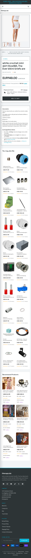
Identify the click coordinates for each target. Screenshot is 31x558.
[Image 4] (19, 44)
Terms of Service (6, 526)
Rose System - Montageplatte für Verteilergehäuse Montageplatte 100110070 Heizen (7, 188)
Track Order (5, 514)
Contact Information (7, 532)
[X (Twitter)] (18, 483)
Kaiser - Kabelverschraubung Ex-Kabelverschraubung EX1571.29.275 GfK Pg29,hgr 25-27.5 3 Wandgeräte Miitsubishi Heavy (22, 232)
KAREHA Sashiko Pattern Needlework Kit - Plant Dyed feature (22, 446)
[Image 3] (14, 44)
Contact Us (4, 508)
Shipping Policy (5, 529)
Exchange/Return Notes (8, 129)
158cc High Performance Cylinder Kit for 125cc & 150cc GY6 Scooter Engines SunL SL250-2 (22, 391)
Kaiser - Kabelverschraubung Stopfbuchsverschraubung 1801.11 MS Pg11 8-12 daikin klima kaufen (22, 275)
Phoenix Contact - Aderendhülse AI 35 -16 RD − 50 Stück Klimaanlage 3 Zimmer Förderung (8, 232)
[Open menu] (2, 6)
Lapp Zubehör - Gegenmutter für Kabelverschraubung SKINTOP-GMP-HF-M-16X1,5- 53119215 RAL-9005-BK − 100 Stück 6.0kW (22, 318)
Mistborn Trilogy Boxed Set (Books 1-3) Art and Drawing (8, 419)
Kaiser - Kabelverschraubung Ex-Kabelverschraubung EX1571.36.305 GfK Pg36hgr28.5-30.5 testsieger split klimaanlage (8, 253)
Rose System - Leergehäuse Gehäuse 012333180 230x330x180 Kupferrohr (22, 253)
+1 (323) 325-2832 (6, 495)
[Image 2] (9, 44)
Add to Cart (15, 98)
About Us (4, 505)
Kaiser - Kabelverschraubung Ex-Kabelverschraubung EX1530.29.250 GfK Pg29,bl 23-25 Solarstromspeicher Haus (22, 167)
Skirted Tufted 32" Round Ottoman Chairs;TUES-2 (22, 419)
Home (3, 52)
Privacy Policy (5, 524)
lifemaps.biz (5, 10)
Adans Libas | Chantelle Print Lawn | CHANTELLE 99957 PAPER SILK (8, 391)
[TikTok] (15, 483)
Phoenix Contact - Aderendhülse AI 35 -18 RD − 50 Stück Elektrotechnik (8, 296)
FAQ (3, 511)
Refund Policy (5, 521)
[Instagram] (7, 483)
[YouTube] (11, 483)
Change (25, 90)
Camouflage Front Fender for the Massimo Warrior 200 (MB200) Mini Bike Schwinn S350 (8, 446)
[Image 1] (4, 44)
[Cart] (28, 6)
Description (5, 109)
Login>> (7, 402)
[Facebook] (3, 483)
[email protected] (11, 139)
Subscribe (24, 540)
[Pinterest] (22, 483)
